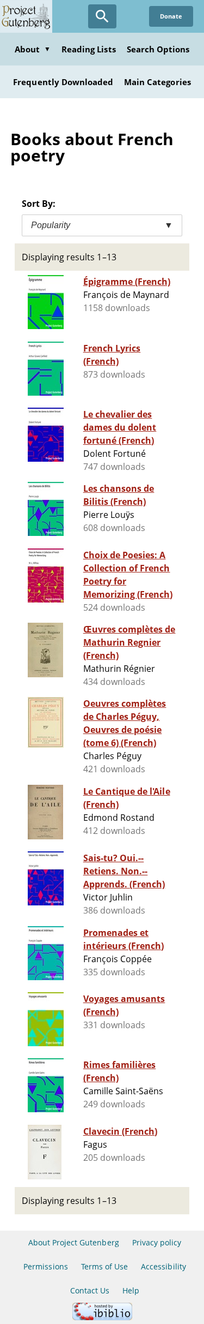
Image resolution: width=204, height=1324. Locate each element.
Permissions (45, 1266)
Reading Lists (88, 49)
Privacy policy (157, 1242)
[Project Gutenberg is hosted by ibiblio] (102, 1317)
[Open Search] (102, 16)
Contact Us (89, 1290)
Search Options (158, 49)
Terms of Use (104, 1266)
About (33, 49)
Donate (171, 16)
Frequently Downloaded (63, 81)
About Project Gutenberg (73, 1242)
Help (130, 1290)
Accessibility (163, 1266)
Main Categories (157, 81)
